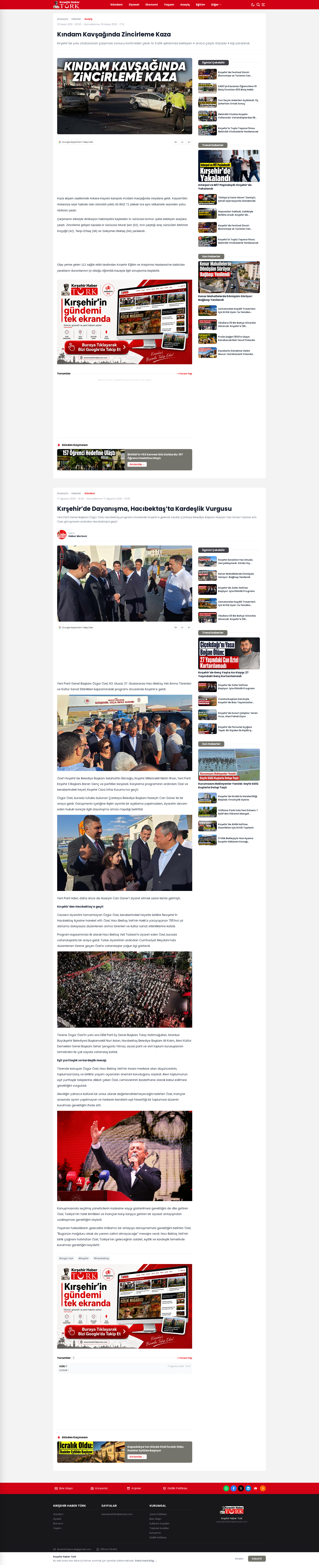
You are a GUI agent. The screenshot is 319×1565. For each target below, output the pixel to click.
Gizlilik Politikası (177, 1488)
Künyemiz (101, 1488)
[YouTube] (256, 1488)
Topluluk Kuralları (159, 1528)
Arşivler (136, 1488)
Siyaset (134, 4)
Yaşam (169, 4)
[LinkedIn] (248, 1488)
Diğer (215, 4)
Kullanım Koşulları (159, 1523)
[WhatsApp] (226, 1488)
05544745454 (109, 1549)
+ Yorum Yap (184, 373)
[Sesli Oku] (176, 142)
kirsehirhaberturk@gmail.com (74, 1549)
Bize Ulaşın (66, 1488)
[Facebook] (234, 1488)
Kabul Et (257, 1558)
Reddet (239, 1558)
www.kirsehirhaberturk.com (117, 1514)
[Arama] (258, 5)
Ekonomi (152, 4)
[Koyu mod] (253, 5)
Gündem (116, 4)
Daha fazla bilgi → (146, 1560)
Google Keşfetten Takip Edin (77, 142)
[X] (241, 1488)
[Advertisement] (124, 171)
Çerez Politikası (158, 1514)
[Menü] (264, 4)
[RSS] (263, 1488)
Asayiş (185, 4)
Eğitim (200, 4)
